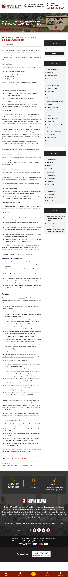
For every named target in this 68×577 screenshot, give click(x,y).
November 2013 (51, 191)
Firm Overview (16, 523)
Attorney (26, 523)
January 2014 (50, 188)
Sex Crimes (50, 128)
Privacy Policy (28, 541)
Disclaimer (13, 541)
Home (7, 523)
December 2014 (51, 172)
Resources (47, 523)
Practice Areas (36, 523)
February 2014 (51, 185)
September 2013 (51, 197)
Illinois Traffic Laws (52, 118)
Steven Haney (9, 45)
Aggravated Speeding (53, 69)
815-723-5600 (55, 8)
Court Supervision (52, 79)
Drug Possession (22, 458)
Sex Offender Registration (54, 131)
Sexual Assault (51, 134)
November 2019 (51, 159)
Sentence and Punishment (54, 124)
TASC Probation (51, 137)
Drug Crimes (13, 458)
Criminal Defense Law (53, 82)
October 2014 (51, 178)
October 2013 (51, 194)
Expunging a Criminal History (55, 101)
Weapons (49, 144)
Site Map (20, 541)
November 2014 (51, 175)
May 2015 (50, 169)
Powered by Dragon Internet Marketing (46, 541)
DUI (48, 98)
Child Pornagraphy (52, 75)
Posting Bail (50, 121)
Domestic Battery (52, 88)
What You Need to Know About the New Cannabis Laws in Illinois (56, 218)
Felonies (49, 104)
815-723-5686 (34, 487)
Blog (53, 523)
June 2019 (50, 162)
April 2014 (50, 181)
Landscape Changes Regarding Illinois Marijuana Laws (17, 464)
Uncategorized (51, 140)
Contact (60, 523)
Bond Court (50, 72)
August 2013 (50, 201)
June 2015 (50, 165)
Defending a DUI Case (53, 85)
